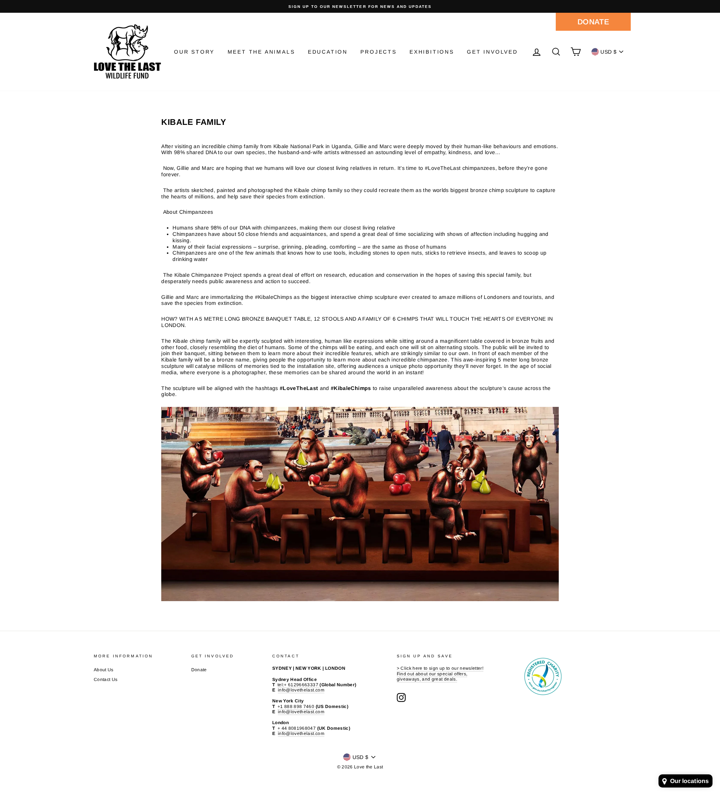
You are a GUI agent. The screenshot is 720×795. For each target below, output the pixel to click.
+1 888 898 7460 (297, 706)
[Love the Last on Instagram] (401, 697)
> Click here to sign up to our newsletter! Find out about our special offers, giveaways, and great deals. (440, 674)
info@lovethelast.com (301, 690)
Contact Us (106, 679)
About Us (104, 669)
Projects (378, 52)
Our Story (194, 52)
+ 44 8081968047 (297, 728)
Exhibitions (432, 52)
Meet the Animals (261, 52)
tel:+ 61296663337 (299, 684)
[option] (360, 6)
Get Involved (492, 52)
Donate (593, 22)
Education (328, 52)
